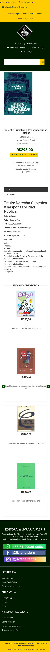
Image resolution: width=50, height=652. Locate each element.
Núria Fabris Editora (18, 48)
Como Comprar (14, 14)
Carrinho (5, 602)
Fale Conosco (7, 618)
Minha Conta (7, 598)
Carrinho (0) (27, 51)
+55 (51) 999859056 (8, 2)
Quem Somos (31, 44)
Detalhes (9, 190)
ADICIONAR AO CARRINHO (25, 154)
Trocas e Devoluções (25, 19)
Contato (32, 48)
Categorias (10, 194)
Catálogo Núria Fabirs (11, 586)
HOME (19, 44)
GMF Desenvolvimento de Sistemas (32, 649)
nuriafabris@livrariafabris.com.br (15, 7)
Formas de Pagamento (32, 14)
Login (42, 48)
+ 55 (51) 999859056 (30, 537)
